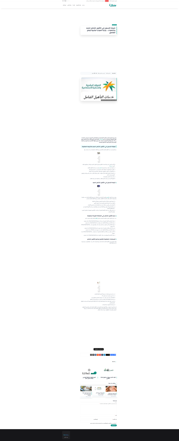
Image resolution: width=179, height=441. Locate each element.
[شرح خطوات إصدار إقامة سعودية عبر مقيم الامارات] (111, 389)
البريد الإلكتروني (114, 419)
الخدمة (100, 167)
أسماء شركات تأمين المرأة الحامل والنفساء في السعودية (87, 394)
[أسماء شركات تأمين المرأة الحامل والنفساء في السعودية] (86, 388)
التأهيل (96, 218)
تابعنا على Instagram (99, 349)
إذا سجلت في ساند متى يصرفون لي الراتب (100, 393)
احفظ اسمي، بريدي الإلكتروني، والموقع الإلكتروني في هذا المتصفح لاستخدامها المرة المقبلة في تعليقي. (103, 423)
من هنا (111, 166)
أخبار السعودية (114, 24)
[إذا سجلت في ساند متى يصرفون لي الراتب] (98, 388)
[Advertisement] (98, 16)
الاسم (116, 415)
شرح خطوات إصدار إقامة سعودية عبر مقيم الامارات (112, 394)
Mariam (113, 73)
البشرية (107, 197)
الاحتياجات (101, 139)
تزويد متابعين (66, 437)
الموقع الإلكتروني (96, 419)
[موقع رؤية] (112, 5)
